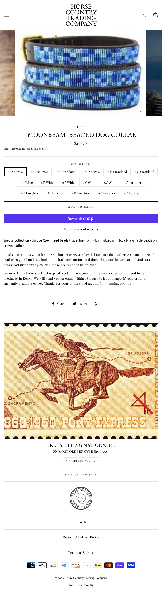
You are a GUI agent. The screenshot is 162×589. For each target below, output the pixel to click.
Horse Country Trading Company (81, 15)
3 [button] (85, 127)
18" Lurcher (80, 193)
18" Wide (47, 182)
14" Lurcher (29, 193)
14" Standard (144, 171)
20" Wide (68, 182)
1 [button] (78, 127)
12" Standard (117, 171)
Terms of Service (81, 552)
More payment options (81, 229)
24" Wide (109, 182)
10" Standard (66, 171)
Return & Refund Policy (81, 537)
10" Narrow (39, 171)
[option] (81, 76)
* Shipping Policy (81, 460)
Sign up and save (81, 474)
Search (81, 522)
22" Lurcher (132, 193)
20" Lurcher (107, 193)
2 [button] (82, 127)
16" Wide (26, 182)
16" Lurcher (55, 193)
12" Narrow (92, 171)
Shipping (10, 148)
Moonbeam (81, 163)
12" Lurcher (133, 182)
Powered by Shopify (81, 585)
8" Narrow (15, 171)
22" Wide (89, 182)
